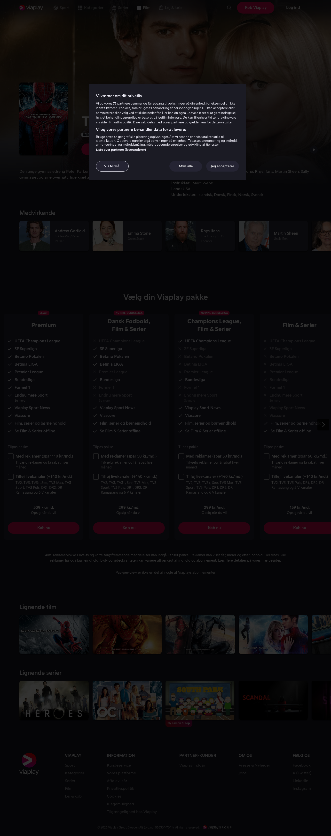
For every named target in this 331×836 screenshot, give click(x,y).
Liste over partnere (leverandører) (121, 149)
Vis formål (112, 166)
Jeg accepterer (222, 166)
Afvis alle (186, 166)
